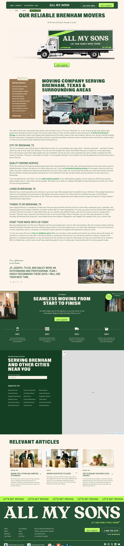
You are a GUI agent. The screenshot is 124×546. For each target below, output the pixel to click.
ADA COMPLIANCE (39, 533)
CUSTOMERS (23, 528)
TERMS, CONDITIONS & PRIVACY (44, 530)
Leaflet (107, 433)
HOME (6, 528)
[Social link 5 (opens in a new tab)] (119, 545)
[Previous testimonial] (10, 281)
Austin (24, 10)
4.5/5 (62, 545)
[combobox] (28, 377)
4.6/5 (53, 545)
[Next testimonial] (21, 281)
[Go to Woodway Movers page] (93, 392)
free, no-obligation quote (41, 232)
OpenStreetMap (120, 433)
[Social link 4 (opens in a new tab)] (115, 545)
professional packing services (76, 167)
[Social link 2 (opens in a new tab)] (108, 545)
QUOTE (21, 533)
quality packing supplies (50, 178)
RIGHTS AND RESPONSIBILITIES (44, 528)
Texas (16, 10)
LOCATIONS (7, 535)
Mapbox (113, 433)
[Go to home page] (10, 11)
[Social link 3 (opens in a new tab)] (112, 545)
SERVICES (7, 533)
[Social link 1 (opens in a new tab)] (105, 545)
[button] (22, 82)
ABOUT (6, 530)
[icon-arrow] (40, 474)
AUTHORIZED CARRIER (41, 535)
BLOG (20, 530)
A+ (70, 545)
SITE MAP (22, 535)
